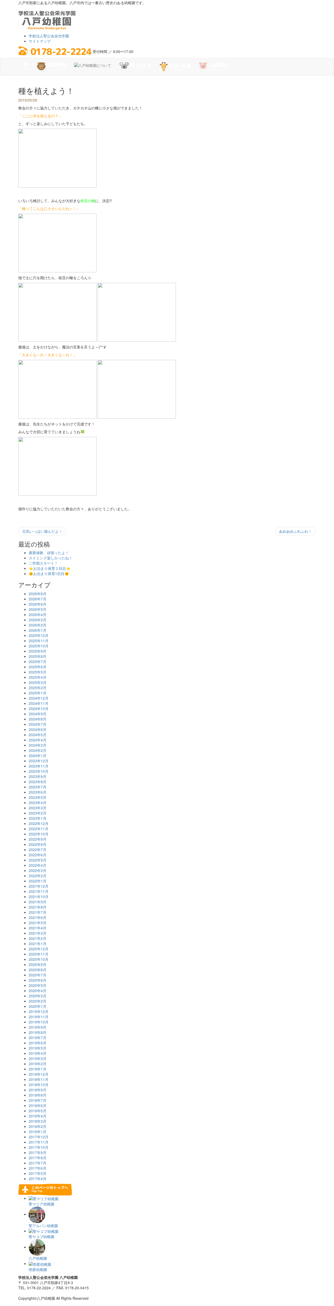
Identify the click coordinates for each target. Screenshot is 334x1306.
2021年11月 (39, 891)
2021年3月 (37, 933)
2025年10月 (39, 645)
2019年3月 (37, 1058)
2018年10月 (39, 1084)
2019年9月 (37, 1027)
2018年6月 (37, 1105)
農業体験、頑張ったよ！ (49, 552)
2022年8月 (37, 844)
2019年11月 (39, 1016)
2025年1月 (37, 692)
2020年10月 (39, 959)
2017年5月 (37, 1173)
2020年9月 (37, 964)
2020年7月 (37, 974)
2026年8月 (37, 593)
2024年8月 (37, 719)
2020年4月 (37, 990)
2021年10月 (39, 896)
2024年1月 (37, 755)
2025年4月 (37, 677)
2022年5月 (37, 860)
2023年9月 (37, 776)
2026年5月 (37, 609)
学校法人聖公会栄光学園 (49, 35)
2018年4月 (37, 1115)
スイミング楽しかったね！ (51, 557)
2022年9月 (37, 839)
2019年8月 (37, 1032)
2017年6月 (37, 1168)
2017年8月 (37, 1157)
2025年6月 (37, 666)
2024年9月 (37, 713)
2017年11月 (39, 1142)
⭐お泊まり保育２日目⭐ (49, 568)
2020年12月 (39, 948)
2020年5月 (37, 985)
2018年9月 (37, 1089)
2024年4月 (37, 739)
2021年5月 (37, 922)
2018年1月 (37, 1131)
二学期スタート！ (43, 563)
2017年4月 (37, 1178)
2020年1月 (37, 1006)
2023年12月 (39, 760)
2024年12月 (39, 698)
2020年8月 (37, 969)
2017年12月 (39, 1136)
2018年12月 (39, 1074)
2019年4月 (37, 1053)
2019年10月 (39, 1021)
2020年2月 (37, 1001)
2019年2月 (37, 1063)
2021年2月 (37, 938)
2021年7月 (37, 912)
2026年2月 (37, 625)
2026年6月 (37, 604)
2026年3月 (37, 619)
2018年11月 (39, 1079)
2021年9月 (37, 901)
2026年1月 (37, 630)
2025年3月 (37, 682)
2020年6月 (37, 980)
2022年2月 (37, 875)
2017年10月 (39, 1147)
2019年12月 (39, 1011)
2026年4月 (37, 614)
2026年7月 (37, 598)
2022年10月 (39, 833)
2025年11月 (39, 640)
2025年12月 (39, 635)
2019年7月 (37, 1037)
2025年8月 (37, 656)
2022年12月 (39, 823)
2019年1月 (37, 1068)
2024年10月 (39, 708)
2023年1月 (37, 818)
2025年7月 (37, 661)
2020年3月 (37, 995)
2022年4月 (37, 865)
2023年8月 (37, 781)
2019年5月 (37, 1048)
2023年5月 (37, 797)
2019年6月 (37, 1042)
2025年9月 (37, 651)
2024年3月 (37, 745)
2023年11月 (39, 766)
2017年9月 (37, 1152)
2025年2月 (37, 687)
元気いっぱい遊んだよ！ (42, 531)
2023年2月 (37, 813)
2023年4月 (37, 802)
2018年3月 (37, 1121)
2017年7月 (37, 1163)
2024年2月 (37, 750)
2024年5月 (37, 734)
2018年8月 (37, 1095)
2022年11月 (39, 828)
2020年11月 (39, 954)
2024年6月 (37, 729)
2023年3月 (37, 807)
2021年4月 (37, 927)
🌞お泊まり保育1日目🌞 (49, 573)
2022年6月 (37, 854)
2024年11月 (39, 703)
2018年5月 (37, 1110)
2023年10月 (39, 771)
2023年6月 (37, 792)
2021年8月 (37, 907)
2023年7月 (37, 786)
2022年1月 (37, 880)
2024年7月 (37, 724)
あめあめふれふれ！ (295, 531)
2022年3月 (37, 870)
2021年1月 (37, 943)
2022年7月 (37, 849)
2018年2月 (37, 1126)
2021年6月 (37, 917)
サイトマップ (40, 41)
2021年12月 (39, 886)
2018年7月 (37, 1100)
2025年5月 (37, 672)
